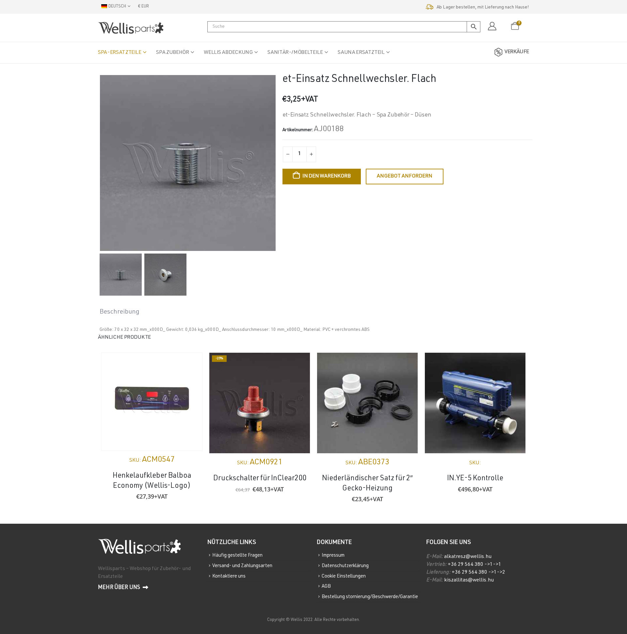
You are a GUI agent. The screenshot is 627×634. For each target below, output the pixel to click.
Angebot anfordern (404, 176)
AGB (326, 586)
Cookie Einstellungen (344, 576)
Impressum (333, 555)
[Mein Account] (492, 26)
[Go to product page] (152, 402)
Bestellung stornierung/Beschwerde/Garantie (370, 597)
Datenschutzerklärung (345, 566)
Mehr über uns (119, 588)
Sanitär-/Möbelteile (295, 52)
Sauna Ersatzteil (361, 52)
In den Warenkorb (326, 176)
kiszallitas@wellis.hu (469, 580)
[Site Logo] (130, 28)
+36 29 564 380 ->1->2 (478, 572)
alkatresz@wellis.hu (467, 557)
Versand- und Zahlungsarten (242, 566)
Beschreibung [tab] (119, 312)
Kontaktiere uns (229, 576)
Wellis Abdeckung (228, 52)
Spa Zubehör (172, 52)
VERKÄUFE (517, 52)
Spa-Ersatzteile (119, 52)
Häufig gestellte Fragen (237, 555)
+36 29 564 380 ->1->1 (474, 564)
